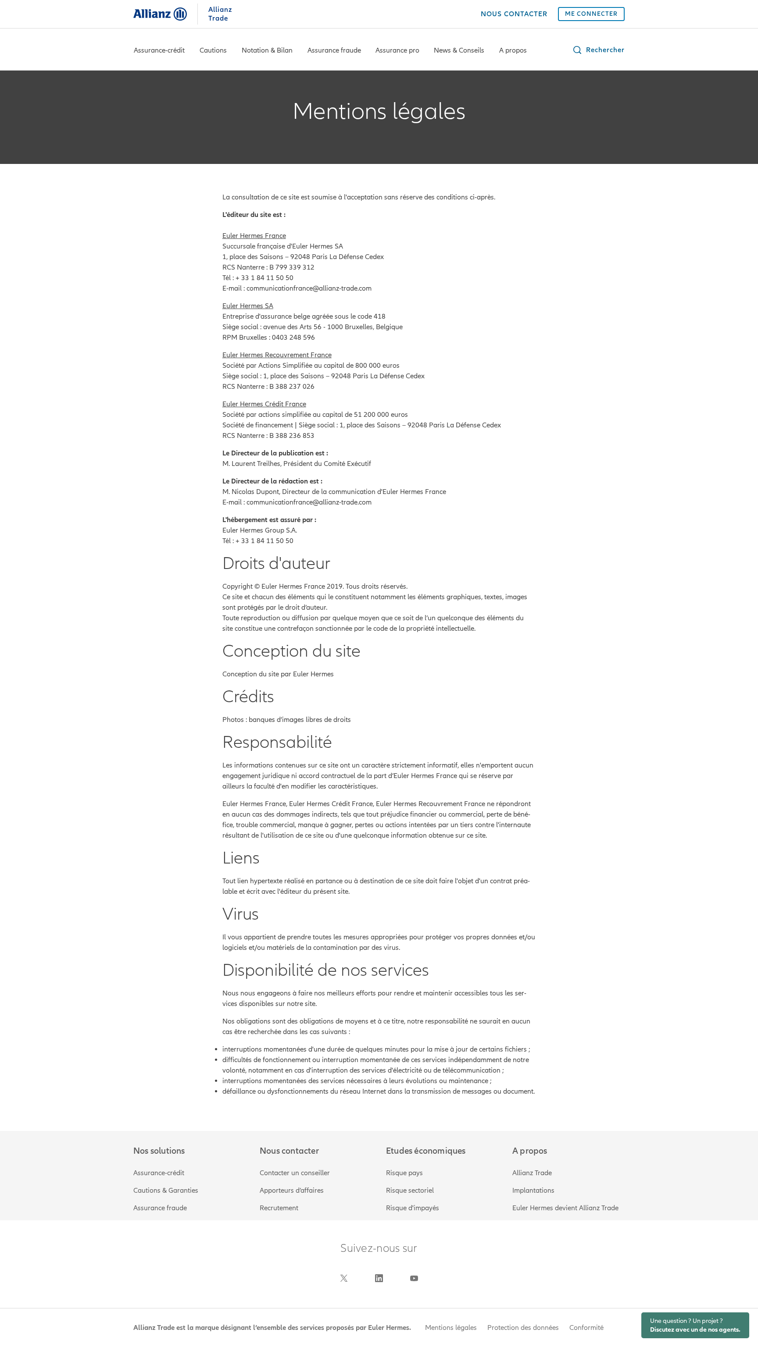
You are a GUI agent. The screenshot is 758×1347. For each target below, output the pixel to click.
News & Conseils (459, 50)
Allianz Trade (532, 1173)
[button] (598, 50)
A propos (513, 50)
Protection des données (523, 1327)
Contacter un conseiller (295, 1173)
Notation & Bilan (267, 50)
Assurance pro (397, 50)
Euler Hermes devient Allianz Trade (565, 1208)
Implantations (533, 1190)
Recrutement (279, 1208)
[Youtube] (414, 1278)
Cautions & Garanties (165, 1190)
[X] (344, 1278)
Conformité (586, 1327)
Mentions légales (451, 1327)
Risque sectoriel (410, 1190)
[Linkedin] (379, 1278)
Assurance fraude (334, 50)
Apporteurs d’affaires (292, 1190)
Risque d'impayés (412, 1208)
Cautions (213, 50)
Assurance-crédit (159, 50)
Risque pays (404, 1173)
